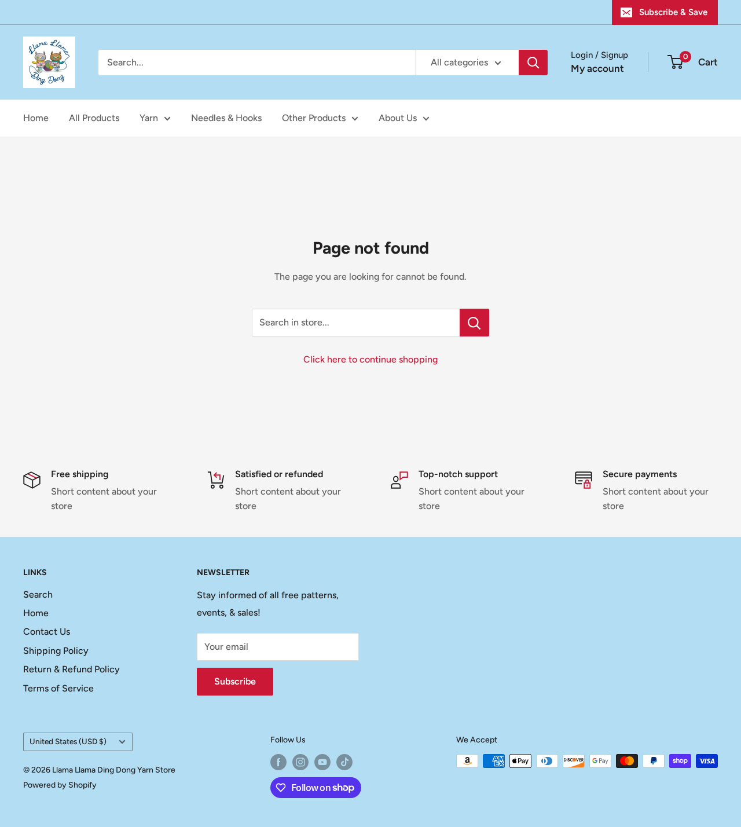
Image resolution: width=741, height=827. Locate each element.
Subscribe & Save (673, 12)
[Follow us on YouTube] (322, 762)
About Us (398, 117)
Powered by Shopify (60, 785)
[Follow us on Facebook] (278, 762)
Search (38, 594)
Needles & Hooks (226, 117)
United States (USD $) (68, 741)
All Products (94, 117)
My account (597, 68)
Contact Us (46, 631)
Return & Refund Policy (71, 669)
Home (36, 117)
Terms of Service (58, 688)
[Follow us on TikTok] (344, 762)
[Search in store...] (474, 322)
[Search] (533, 62)
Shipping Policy (56, 650)
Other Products (314, 117)
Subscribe (235, 681)
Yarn (149, 117)
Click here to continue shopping (370, 359)
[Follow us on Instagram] (300, 762)
